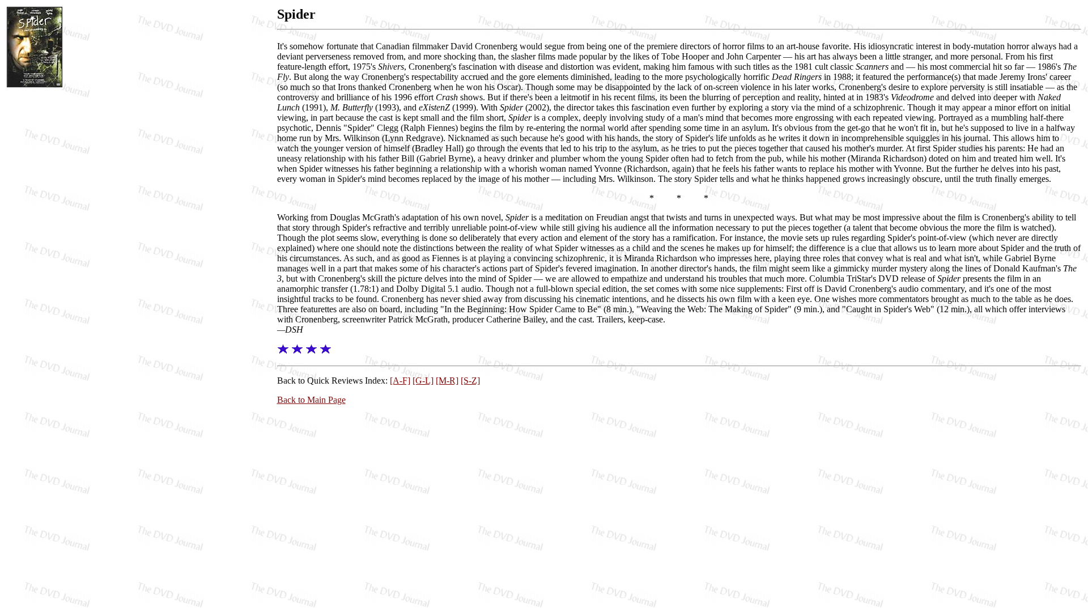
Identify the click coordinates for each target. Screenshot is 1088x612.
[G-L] (423, 380)
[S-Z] (470, 380)
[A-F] (400, 380)
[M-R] (447, 380)
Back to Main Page (311, 400)
